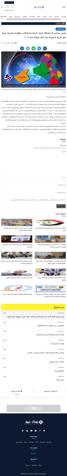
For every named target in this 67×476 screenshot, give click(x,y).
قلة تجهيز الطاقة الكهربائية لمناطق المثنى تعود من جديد (17, 294)
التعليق (63, 151)
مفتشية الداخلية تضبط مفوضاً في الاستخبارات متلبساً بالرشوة (52, 278)
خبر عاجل (31, 442)
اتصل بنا (42, 442)
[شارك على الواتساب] (33, 48)
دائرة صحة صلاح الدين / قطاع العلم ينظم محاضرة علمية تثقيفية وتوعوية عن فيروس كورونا (51, 262)
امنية (36, 442)
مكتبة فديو (19, 442)
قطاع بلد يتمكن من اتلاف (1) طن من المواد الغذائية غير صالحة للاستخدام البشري (17, 229)
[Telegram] (28, 48)
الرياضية (34, 465)
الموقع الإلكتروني (61, 192)
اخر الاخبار (60, 28)
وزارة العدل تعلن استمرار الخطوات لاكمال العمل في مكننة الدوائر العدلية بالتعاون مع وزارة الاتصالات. (51, 295)
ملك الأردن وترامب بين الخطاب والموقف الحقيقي (19, 277)
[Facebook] (45, 48)
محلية (25, 442)
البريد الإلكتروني (61, 185)
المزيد (4, 313)
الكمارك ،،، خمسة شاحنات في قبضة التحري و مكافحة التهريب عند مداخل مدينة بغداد (52, 245)
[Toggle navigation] (64, 7)
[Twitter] (39, 48)
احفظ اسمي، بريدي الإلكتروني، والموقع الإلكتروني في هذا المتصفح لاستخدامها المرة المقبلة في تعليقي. (37, 199)
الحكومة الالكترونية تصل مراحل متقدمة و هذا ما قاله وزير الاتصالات (17, 245)
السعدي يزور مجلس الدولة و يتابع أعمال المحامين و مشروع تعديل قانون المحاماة (16, 262)
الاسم (64, 177)
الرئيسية (48, 442)
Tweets (17, 394)
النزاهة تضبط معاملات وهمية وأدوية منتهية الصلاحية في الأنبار (51, 229)
